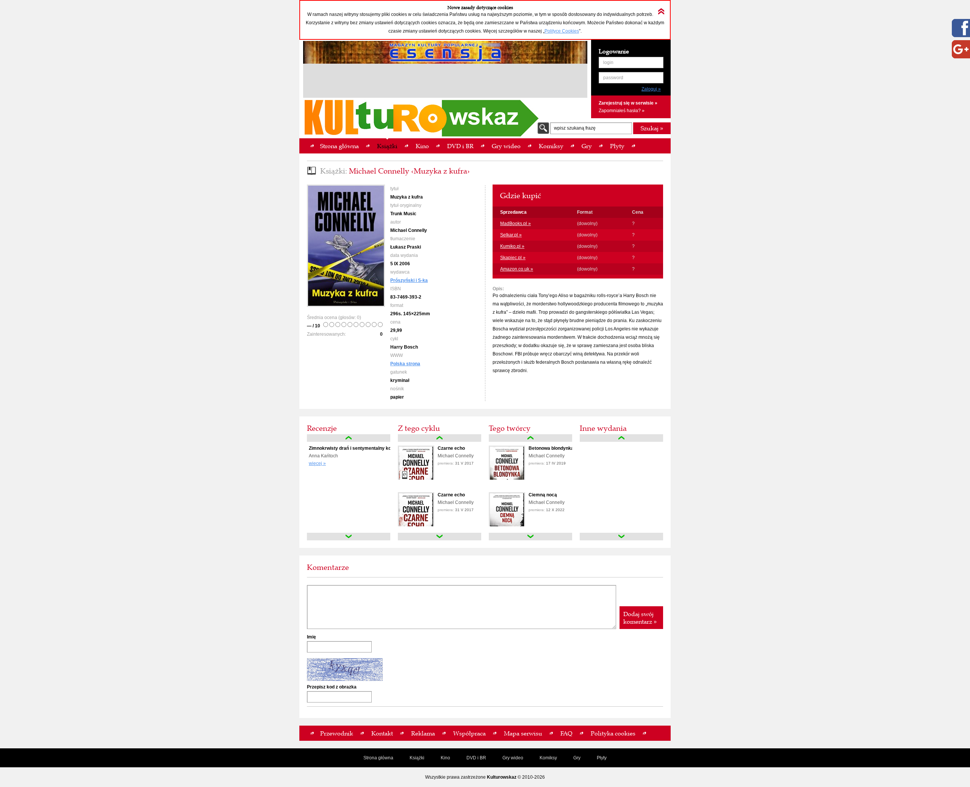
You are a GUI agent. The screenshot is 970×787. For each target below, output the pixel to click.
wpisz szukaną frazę (575, 128)
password (613, 77)
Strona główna (378, 757)
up (348, 438)
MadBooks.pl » (515, 223)
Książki (417, 757)
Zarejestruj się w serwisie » (628, 103)
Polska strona (405, 363)
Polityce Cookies (561, 31)
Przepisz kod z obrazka (332, 687)
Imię (311, 637)
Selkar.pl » (511, 235)
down (348, 536)
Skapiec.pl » (513, 257)
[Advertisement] (445, 82)
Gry (576, 757)
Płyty (602, 757)
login (608, 62)
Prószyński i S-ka (409, 280)
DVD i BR (476, 757)
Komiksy (548, 757)
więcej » (317, 463)
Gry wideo (512, 757)
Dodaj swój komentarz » (640, 617)
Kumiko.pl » (512, 246)
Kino (445, 757)
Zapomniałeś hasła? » (622, 110)
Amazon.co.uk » (516, 269)
